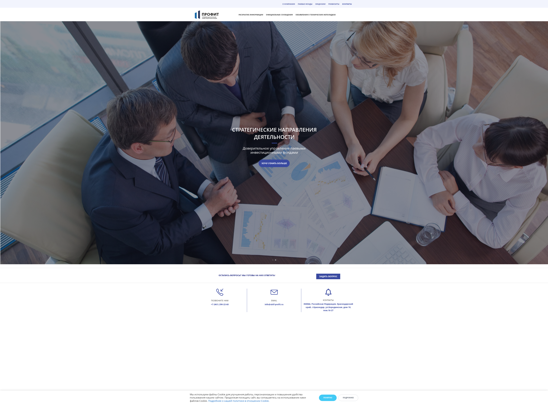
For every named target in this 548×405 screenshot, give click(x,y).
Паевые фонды (305, 4)
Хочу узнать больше (274, 163)
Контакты (347, 4)
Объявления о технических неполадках (316, 15)
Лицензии (320, 4)
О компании (288, 4)
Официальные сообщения (279, 15)
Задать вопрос (328, 276)
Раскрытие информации (251, 15)
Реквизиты (333, 4)
